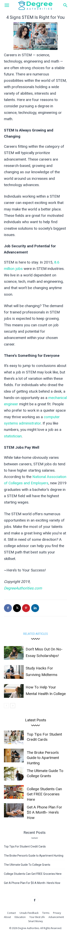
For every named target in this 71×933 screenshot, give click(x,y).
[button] (6, 5)
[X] (17, 608)
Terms (45, 913)
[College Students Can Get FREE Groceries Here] (14, 792)
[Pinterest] (26, 608)
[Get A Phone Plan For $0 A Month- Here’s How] (14, 810)
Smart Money (35, 921)
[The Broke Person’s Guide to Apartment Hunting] (14, 755)
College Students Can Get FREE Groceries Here (44, 794)
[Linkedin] (35, 608)
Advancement (56, 917)
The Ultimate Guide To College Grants (27, 864)
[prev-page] (6, 705)
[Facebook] (8, 608)
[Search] (65, 5)
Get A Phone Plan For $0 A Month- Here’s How (44, 812)
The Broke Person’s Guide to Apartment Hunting (43, 757)
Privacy (57, 913)
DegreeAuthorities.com (23, 588)
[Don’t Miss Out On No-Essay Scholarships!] (14, 653)
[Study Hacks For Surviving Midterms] (14, 672)
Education (20, 917)
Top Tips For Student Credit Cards (25, 846)
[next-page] (12, 705)
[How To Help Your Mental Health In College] (14, 691)
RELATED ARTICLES (35, 633)
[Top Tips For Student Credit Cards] (14, 737)
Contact (11, 913)
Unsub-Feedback (29, 913)
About (7, 917)
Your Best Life (37, 917)
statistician (13, 436)
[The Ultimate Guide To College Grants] (14, 774)
